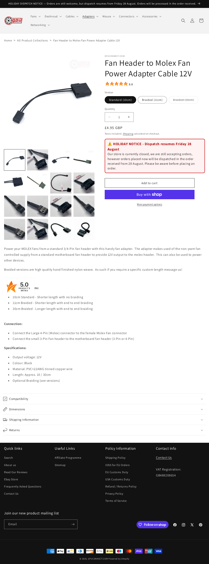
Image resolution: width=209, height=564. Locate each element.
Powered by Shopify (118, 558)
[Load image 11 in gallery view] (37, 206)
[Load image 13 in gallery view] (83, 206)
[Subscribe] (72, 524)
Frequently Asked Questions (22, 486)
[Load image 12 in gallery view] (60, 206)
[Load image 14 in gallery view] (14, 229)
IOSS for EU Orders (117, 465)
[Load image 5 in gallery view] (83, 159)
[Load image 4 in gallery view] (60, 159)
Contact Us (11, 493)
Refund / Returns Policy (121, 486)
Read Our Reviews (16, 472)
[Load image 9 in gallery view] (83, 183)
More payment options (149, 204)
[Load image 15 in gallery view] (37, 229)
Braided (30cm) (185, 100)
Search (8, 457)
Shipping (128, 133)
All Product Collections (32, 40)
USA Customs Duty (117, 479)
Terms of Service (116, 501)
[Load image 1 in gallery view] (14, 159)
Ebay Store (11, 479)
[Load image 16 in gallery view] (60, 229)
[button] (35, 16)
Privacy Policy (114, 493)
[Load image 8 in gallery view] (60, 183)
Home (8, 40)
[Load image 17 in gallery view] (83, 229)
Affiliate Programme (68, 457)
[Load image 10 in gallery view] (14, 206)
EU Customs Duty (116, 472)
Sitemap (60, 465)
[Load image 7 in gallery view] (37, 183)
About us (10, 465)
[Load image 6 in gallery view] (14, 183)
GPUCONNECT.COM (98, 558)
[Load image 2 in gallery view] (37, 159)
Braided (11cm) (152, 100)
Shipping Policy (115, 457)
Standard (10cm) (120, 100)
